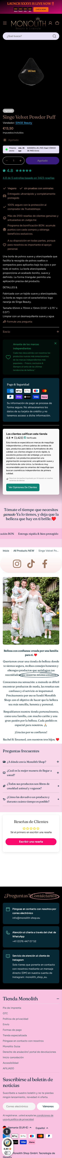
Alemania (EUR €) (18, 1127)
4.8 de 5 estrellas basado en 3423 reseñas (28, 178)
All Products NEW (23, 550)
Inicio (6, 550)
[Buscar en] (54, 36)
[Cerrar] (55, 343)
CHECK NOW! (41, 9)
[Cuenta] (50, 23)
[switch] (7, 1153)
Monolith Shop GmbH (25, 1153)
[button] (7, 1131)
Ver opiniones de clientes (23, 487)
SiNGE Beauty (24, 122)
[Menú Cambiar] (5, 23)
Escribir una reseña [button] (31, 841)
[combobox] (31, 36)
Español (40, 1128)
